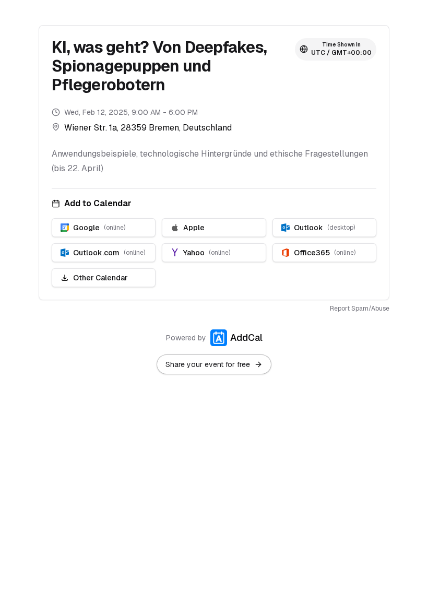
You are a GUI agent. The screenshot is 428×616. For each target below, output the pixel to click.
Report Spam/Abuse (359, 308)
